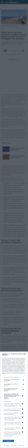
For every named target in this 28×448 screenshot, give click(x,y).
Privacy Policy (21, 445)
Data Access (14, 445)
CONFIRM (8, 440)
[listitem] (14, 377)
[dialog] (14, 399)
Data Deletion (6, 445)
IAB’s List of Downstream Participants (15, 373)
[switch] (23, 380)
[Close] (25, 354)
